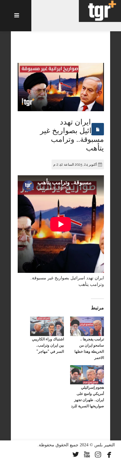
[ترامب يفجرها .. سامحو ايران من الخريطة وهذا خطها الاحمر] (87, 326)
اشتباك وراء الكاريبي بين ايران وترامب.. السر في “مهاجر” (48, 345)
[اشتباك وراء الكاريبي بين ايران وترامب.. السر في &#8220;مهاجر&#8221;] (47, 326)
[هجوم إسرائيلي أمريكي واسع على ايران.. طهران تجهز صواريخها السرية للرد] (87, 374)
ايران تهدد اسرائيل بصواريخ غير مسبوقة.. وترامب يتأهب (72, 135)
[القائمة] (15, 15)
